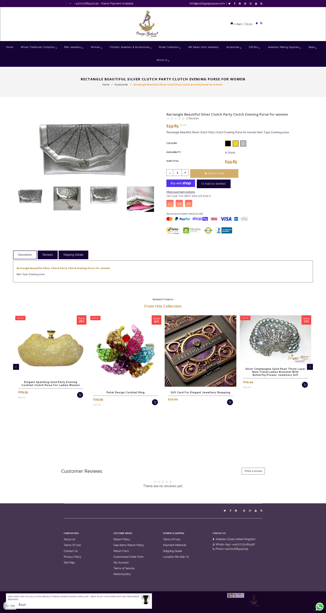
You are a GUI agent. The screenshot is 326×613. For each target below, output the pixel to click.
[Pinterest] (240, 3)
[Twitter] (230, 3)
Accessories (121, 84)
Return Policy (121, 539)
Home (105, 84)
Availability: (173, 152)
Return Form (121, 551)
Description (25, 254)
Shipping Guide (172, 551)
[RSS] (261, 3)
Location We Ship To (176, 556)
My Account (121, 562)
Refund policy (122, 574)
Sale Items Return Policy (128, 545)
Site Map (69, 562)
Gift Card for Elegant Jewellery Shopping (200, 392)
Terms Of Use (72, 545)
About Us (69, 539)
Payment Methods (174, 545)
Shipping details (73, 254)
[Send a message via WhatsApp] (319, 606)
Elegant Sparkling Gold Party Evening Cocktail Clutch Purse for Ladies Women (51, 384)
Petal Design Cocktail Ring (126, 392)
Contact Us (71, 551)
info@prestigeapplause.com (207, 3)
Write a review (253, 471)
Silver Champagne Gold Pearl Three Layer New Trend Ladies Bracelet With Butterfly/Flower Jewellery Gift (275, 372)
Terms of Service (123, 568)
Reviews (47, 254)
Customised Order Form (128, 556)
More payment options (180, 192)
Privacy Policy (72, 556)
